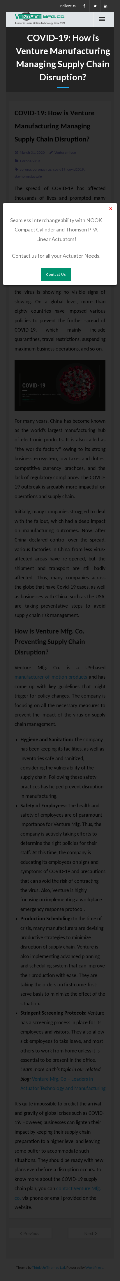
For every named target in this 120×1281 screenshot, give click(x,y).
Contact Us (56, 274)
